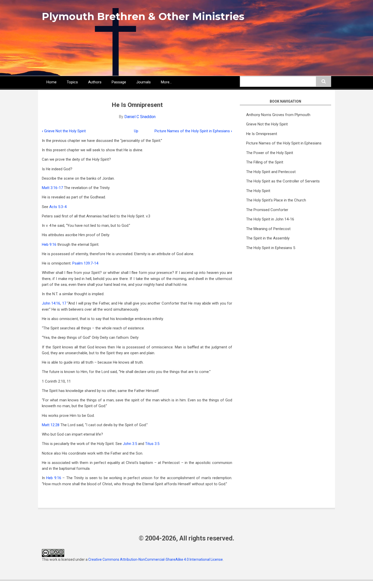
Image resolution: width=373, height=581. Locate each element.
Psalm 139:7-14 (85, 263)
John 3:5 (130, 443)
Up (136, 131)
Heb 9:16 (49, 244)
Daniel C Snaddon (140, 116)
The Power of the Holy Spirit (269, 153)
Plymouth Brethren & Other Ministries (143, 16)
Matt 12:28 (50, 425)
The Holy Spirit (258, 191)
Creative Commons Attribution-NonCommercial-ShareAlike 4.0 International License (155, 559)
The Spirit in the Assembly (268, 238)
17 (64, 303)
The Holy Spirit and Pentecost (271, 172)
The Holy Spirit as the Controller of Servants (283, 181)
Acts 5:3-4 (57, 206)
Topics (72, 82)
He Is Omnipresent (261, 134)
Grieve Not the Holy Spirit (64, 131)
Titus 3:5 (152, 443)
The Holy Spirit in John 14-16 (270, 219)
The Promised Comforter (267, 210)
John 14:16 (51, 303)
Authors (94, 82)
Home (51, 82)
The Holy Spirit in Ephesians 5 (270, 248)
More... (166, 82)
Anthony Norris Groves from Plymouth (278, 115)
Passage (119, 82)
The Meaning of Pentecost (268, 229)
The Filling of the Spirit (264, 162)
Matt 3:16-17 (52, 187)
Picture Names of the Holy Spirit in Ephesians (193, 131)
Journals (143, 82)
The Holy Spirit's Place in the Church (276, 200)
